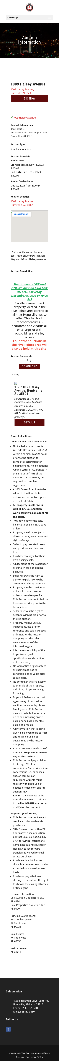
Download (29, 366)
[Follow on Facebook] (8, 1029)
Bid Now (29, 98)
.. (25, 136)
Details (29, 422)
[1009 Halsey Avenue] (23, 117)
